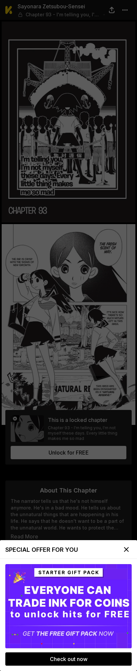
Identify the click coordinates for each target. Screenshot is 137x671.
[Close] (126, 549)
